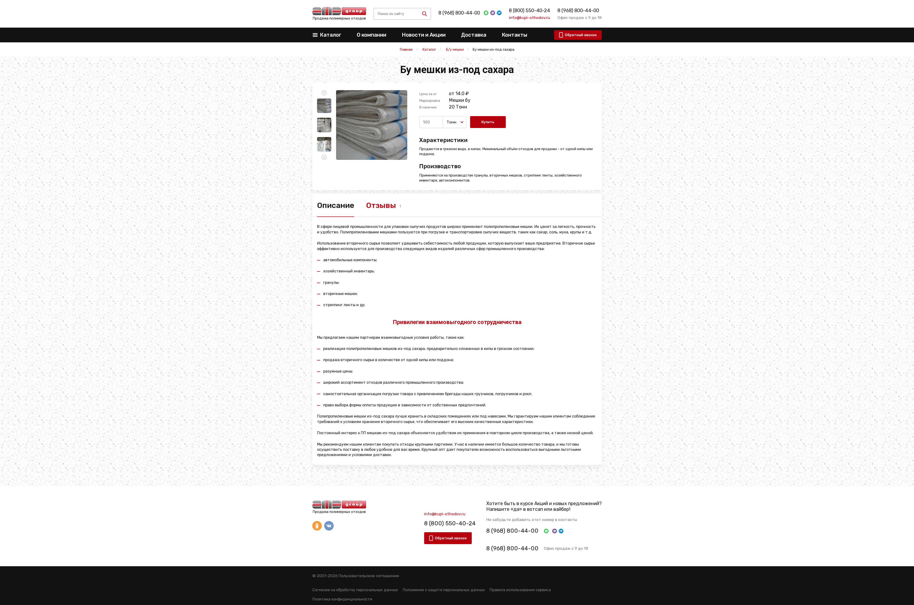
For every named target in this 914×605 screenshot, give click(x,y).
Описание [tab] (335, 205)
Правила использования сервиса (520, 590)
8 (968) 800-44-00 (459, 13)
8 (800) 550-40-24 (529, 10)
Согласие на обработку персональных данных (355, 590)
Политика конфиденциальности (342, 599)
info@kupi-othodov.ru (529, 17)
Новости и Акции (424, 35)
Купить (487, 122)
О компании (371, 35)
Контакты (514, 35)
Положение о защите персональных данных (444, 590)
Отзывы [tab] (381, 205)
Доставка (473, 35)
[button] (324, 92)
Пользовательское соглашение (368, 575)
